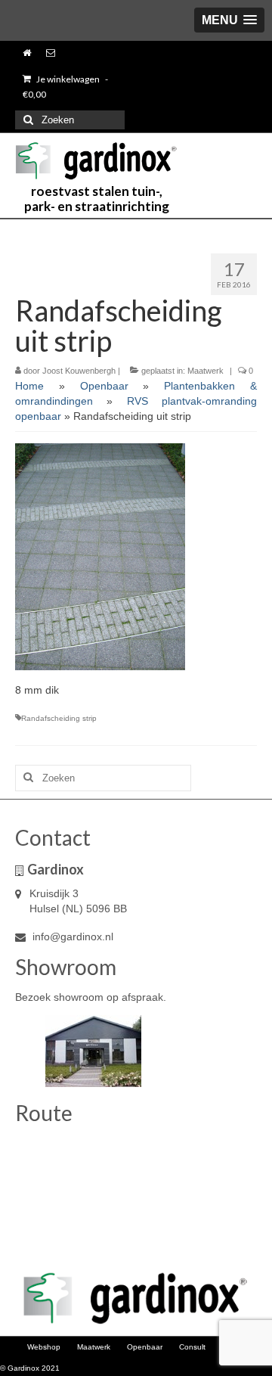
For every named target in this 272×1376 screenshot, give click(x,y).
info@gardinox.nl (71, 936)
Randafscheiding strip (59, 718)
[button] (229, 20)
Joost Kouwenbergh (79, 370)
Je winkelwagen (65, 86)
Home (29, 386)
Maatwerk (205, 370)
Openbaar (104, 386)
